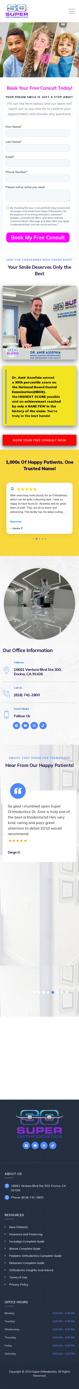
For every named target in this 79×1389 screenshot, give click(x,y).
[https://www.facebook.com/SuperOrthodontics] (16, 725)
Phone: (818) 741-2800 (27, 1197)
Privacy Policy (18, 1284)
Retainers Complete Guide (26, 1263)
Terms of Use (18, 1277)
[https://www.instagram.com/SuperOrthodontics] (34, 725)
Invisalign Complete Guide (26, 1241)
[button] (33, 539)
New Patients (18, 1227)
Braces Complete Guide (24, 1248)
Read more (16, 521)
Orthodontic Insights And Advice (31, 1270)
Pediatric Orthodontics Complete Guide (35, 1256)
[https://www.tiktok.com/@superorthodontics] (43, 725)
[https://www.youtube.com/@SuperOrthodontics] (25, 725)
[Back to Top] (71, 1383)
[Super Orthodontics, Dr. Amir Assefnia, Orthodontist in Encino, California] (17, 11)
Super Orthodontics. (44, 1371)
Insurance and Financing (25, 1234)
